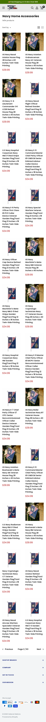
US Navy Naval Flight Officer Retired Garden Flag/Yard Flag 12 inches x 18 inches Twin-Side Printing (34, 108)
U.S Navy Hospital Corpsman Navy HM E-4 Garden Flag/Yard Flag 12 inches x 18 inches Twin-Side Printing (34, 627)
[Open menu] (3, 8)
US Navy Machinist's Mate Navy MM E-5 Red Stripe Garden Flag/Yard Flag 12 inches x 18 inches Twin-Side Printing (11, 314)
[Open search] (32, 8)
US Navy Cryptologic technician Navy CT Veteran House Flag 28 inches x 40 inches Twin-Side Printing (34, 314)
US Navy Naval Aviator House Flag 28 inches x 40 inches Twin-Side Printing (11, 60)
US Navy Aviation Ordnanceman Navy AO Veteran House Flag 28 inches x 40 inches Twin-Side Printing (34, 61)
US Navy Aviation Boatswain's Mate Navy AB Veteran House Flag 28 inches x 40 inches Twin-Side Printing (11, 474)
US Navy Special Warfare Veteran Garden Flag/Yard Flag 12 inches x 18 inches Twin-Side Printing (33, 214)
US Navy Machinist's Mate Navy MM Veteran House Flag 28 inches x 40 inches (34, 265)
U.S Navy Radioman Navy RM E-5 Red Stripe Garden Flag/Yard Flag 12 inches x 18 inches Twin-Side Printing (11, 531)
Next (39, 649)
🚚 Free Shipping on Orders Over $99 (23, 2)
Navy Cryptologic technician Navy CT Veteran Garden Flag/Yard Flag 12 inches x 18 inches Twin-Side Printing (10, 579)
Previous (9, 649)
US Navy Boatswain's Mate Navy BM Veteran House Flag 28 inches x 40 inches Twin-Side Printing (34, 531)
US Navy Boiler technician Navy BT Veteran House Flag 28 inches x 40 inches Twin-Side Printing (34, 417)
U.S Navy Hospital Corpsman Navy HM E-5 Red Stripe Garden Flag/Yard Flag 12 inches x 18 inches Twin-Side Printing (10, 158)
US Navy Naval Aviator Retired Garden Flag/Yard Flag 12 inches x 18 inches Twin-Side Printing (33, 578)
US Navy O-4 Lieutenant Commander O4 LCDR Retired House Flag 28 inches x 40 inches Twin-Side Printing (11, 109)
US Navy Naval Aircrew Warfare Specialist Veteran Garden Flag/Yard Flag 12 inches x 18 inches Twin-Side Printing (11, 628)
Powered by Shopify (10, 717)
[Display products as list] (43, 27)
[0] (41, 7)
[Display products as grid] (39, 27)
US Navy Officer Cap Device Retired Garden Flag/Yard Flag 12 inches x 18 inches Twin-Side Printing (11, 266)
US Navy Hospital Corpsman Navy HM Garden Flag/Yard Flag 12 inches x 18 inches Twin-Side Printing (11, 362)
